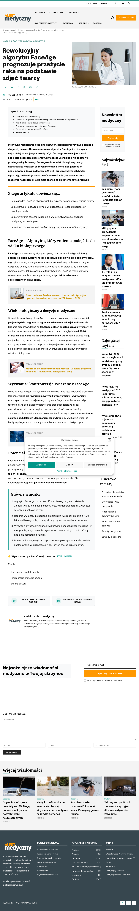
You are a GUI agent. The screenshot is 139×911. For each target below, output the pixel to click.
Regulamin (116, 144)
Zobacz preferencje (97, 464)
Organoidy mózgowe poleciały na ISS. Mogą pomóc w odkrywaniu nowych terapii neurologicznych (16, 810)
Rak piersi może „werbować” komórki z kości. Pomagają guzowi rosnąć (112, 196)
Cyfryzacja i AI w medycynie (29, 41)
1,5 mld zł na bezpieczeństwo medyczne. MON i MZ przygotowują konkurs (112, 279)
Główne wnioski (22, 132)
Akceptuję (41, 464)
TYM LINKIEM (64, 556)
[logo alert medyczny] (18, 846)
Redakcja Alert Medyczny (19, 99)
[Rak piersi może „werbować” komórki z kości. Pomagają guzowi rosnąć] (113, 179)
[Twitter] (122, 903)
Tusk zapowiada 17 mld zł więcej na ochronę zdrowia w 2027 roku (111, 319)
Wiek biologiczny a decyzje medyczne (33, 123)
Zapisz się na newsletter (110, 673)
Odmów (69, 464)
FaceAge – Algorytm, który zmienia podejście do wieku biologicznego (47, 119)
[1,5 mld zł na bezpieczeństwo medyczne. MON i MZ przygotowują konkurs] (113, 261)
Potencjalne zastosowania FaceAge (32, 129)
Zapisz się (113, 138)
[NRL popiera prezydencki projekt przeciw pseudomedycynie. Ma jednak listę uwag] (113, 218)
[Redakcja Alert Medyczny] (4, 99)
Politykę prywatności (112, 146)
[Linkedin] (122, 3)
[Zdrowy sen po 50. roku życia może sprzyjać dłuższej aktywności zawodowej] (120, 786)
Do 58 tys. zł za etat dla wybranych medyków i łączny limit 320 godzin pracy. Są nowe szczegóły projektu (113, 364)
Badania (18, 30)
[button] (109, 440)
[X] (129, 3)
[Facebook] (116, 3)
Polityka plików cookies (66, 471)
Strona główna (8, 30)
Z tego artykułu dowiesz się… (28, 116)
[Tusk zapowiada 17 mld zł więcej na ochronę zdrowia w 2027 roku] (113, 302)
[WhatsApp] (24, 87)
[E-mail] (30, 87)
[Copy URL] (36, 87)
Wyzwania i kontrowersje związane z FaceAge (36, 126)
